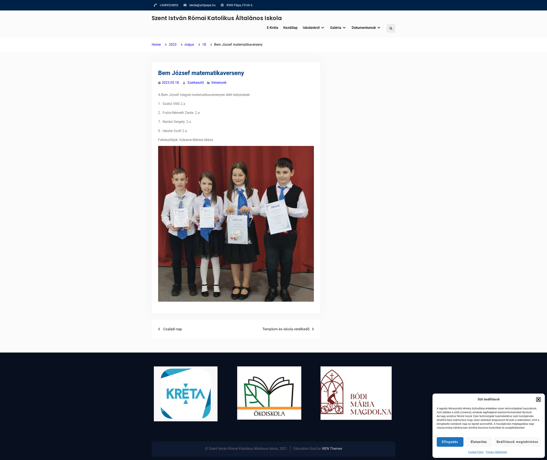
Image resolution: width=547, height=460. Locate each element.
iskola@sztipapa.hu (202, 5)
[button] (538, 399)
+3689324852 (169, 5)
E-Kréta (272, 28)
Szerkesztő (195, 83)
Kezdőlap (290, 28)
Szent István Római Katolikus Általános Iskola (217, 18)
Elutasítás (479, 442)
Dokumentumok (364, 28)
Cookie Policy (476, 452)
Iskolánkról (311, 28)
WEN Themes (332, 449)
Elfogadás (450, 442)
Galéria (335, 28)
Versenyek (218, 83)
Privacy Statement (496, 452)
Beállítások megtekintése (517, 442)
